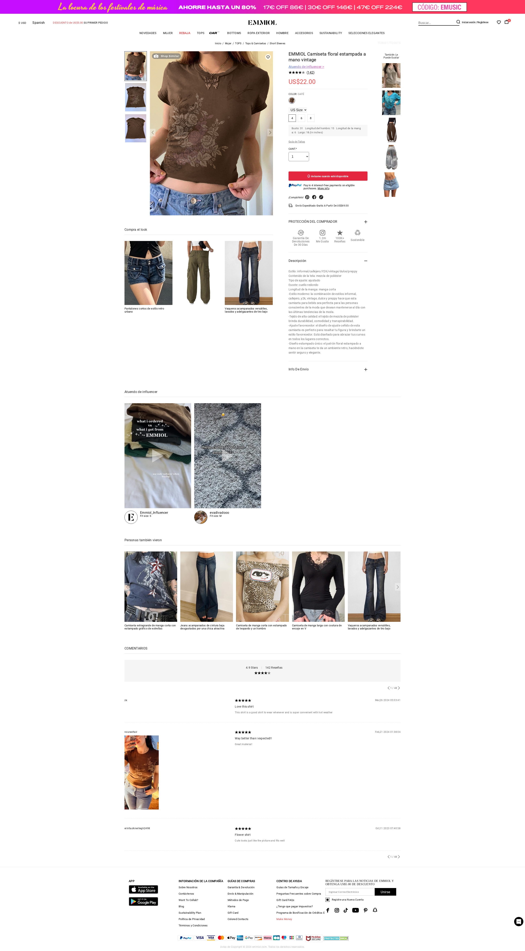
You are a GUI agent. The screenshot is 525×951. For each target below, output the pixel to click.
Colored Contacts (238, 919)
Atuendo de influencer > (306, 67)
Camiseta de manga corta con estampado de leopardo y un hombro (261, 627)
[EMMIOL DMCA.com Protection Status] (336, 941)
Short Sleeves (277, 43)
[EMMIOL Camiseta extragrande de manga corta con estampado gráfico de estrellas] (150, 586)
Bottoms (234, 33)
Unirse (385, 892)
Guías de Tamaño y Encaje (292, 887)
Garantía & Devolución (241, 887)
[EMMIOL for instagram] (337, 910)
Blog (181, 906)
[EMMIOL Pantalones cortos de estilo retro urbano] (148, 273)
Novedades (147, 33)
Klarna (231, 906)
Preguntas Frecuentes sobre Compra (298, 893)
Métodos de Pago (238, 900)
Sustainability (331, 33)
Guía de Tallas (297, 141)
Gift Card (233, 912)
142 (310, 72)
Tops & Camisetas (255, 43)
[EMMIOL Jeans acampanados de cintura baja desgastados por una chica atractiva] (206, 586)
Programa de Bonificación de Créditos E (300, 912)
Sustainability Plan (190, 912)
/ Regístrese (482, 22)
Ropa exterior (259, 33)
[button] (152, 132)
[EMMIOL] (199, 273)
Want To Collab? (188, 900)
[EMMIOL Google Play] (143, 904)
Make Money (284, 919)
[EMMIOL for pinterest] (365, 910)
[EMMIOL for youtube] (355, 910)
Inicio (218, 43)
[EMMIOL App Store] (143, 892)
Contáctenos (186, 893)
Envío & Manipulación (240, 893)
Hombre (282, 33)
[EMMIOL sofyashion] (157, 463)
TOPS (200, 33)
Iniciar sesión (468, 22)
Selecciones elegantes (366, 33)
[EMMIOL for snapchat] (375, 910)
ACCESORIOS (304, 33)
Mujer (168, 33)
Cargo (216, 33)
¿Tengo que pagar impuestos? (294, 906)
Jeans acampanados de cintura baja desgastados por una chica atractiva (202, 627)
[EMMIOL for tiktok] (346, 910)
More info (323, 188)
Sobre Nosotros (188, 887)
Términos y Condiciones (193, 925)
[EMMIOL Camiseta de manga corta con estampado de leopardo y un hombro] (262, 586)
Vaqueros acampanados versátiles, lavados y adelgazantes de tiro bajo (246, 310)
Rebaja (184, 33)
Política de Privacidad (192, 919)
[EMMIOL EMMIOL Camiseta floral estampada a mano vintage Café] (291, 102)
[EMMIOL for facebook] (327, 910)
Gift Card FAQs (285, 900)
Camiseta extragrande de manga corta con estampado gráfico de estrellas (150, 627)
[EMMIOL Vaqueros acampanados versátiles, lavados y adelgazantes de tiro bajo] (249, 273)
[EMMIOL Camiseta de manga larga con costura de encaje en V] (318, 586)
